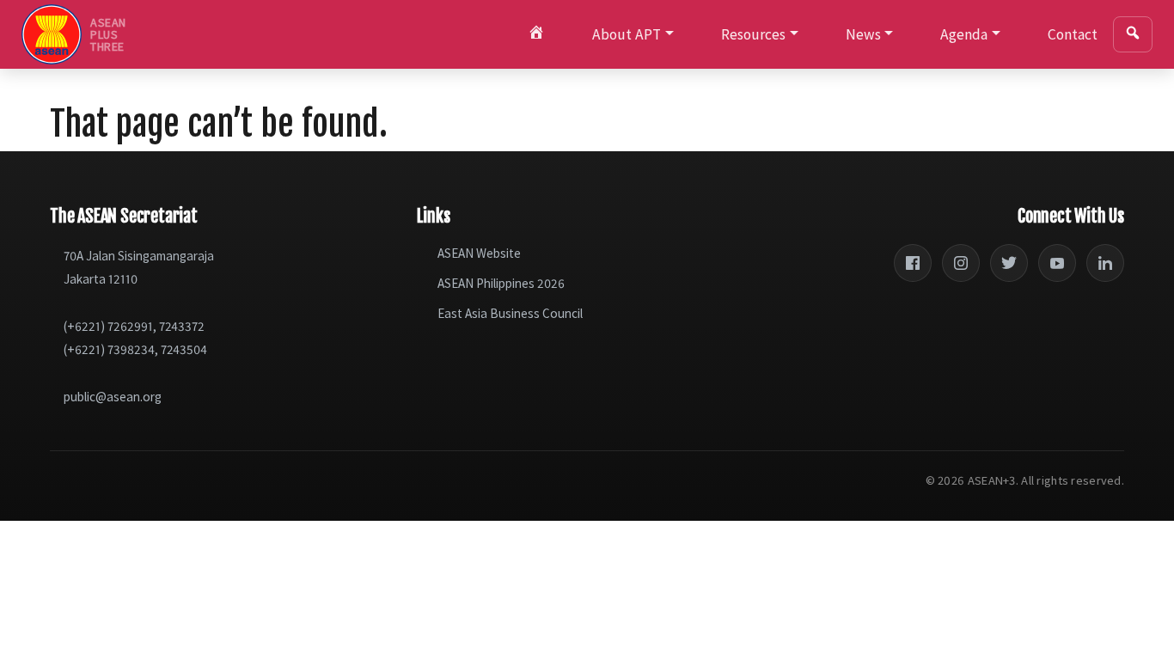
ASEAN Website (479, 253)
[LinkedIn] (1105, 263)
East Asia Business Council (510, 313)
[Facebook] (913, 263)
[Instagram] (961, 263)
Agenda (964, 34)
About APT (626, 34)
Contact (1073, 34)
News (863, 34)
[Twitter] (1009, 263)
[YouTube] (1057, 263)
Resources (753, 34)
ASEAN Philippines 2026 (501, 283)
